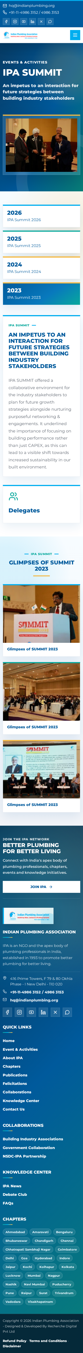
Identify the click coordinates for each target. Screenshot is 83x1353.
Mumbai (34, 1275)
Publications (15, 1075)
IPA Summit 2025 (24, 241)
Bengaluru (64, 1232)
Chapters (12, 1066)
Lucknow (13, 1275)
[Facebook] (6, 21)
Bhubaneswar (16, 1241)
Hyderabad (43, 1258)
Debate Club (15, 1194)
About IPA (13, 1058)
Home (9, 1041)
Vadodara (13, 1302)
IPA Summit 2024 (24, 267)
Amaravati (40, 1232)
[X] (41, 21)
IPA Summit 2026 (24, 215)
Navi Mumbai (34, 1284)
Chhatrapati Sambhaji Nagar (28, 1249)
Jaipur (10, 1267)
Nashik (11, 1284)
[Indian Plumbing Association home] (20, 35)
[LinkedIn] (32, 21)
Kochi (27, 1267)
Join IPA (38, 887)
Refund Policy (15, 1341)
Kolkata (68, 1267)
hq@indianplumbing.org (32, 5)
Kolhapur (46, 1267)
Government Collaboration (29, 1148)
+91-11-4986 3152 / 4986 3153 (34, 12)
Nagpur (54, 1275)
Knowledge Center (21, 1101)
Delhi (10, 1258)
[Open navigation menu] (75, 35)
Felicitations (15, 1083)
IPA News (12, 1186)
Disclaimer (12, 1346)
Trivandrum (64, 1293)
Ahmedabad (15, 1232)
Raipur (26, 1293)
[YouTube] (23, 21)
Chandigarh (44, 1241)
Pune (10, 1293)
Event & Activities (20, 1049)
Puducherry (61, 1284)
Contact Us (14, 1109)
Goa (24, 1258)
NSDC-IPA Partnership (24, 1156)
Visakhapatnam (40, 1302)
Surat (43, 1293)
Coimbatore (67, 1249)
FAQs (8, 1203)
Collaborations (17, 1092)
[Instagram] (15, 21)
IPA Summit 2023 (24, 293)
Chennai (67, 1241)
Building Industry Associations (33, 1139)
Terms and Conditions (48, 1341)
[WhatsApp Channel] (50, 21)
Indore (64, 1258)
